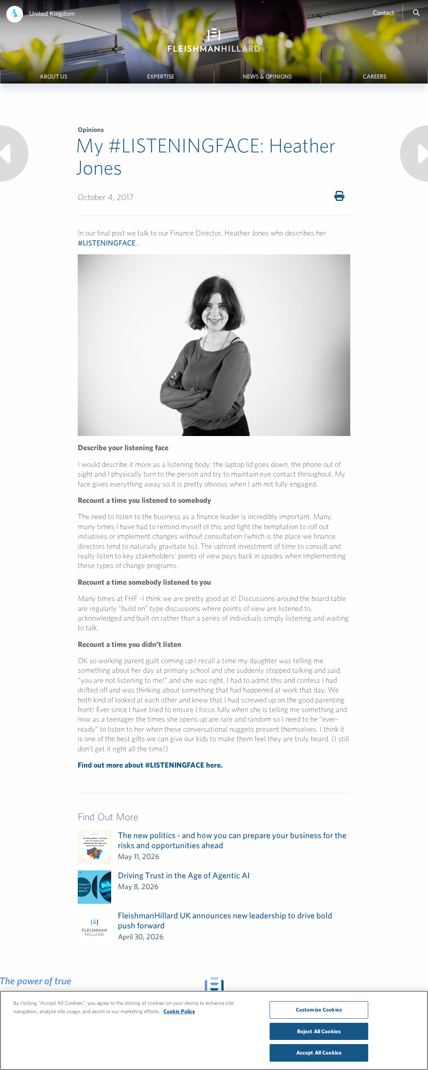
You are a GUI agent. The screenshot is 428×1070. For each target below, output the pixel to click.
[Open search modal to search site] (416, 12)
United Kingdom (52, 13)
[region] (214, 1030)
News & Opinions (267, 76)
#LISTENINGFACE (106, 242)
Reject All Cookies (319, 1031)
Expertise (160, 76)
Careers (374, 76)
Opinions (91, 129)
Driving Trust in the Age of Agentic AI (184, 875)
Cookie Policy (179, 1011)
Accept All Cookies (318, 1053)
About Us (53, 76)
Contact (383, 12)
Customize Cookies (319, 1010)
